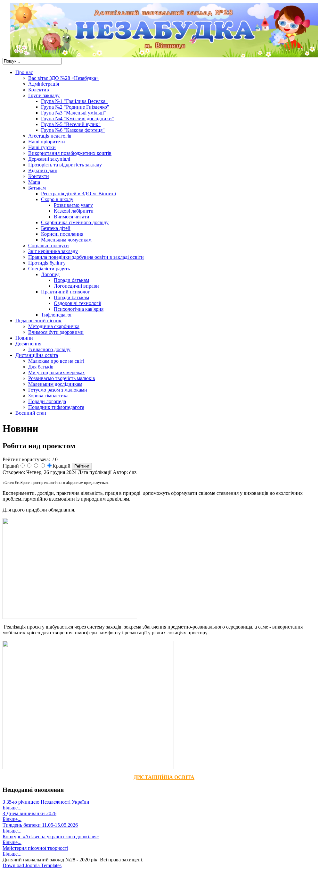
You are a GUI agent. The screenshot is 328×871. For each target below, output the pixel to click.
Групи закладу (44, 95)
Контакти (38, 176)
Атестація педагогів (49, 136)
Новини (24, 338)
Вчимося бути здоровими (56, 332)
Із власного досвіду (49, 349)
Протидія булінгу (47, 263)
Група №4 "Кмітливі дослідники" (77, 118)
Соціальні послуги (48, 245)
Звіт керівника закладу (53, 251)
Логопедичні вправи (76, 286)
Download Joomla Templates (32, 865)
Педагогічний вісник (38, 320)
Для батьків (40, 366)
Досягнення (28, 343)
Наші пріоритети (46, 141)
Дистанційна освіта (36, 355)
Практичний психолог (65, 291)
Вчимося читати (71, 216)
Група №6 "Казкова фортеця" (73, 130)
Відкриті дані (42, 170)
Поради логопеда (47, 401)
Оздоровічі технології (77, 303)
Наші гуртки (42, 147)
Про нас (24, 72)
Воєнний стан (30, 413)
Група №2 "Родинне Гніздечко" (75, 107)
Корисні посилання (62, 234)
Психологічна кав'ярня (78, 309)
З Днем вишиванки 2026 (29, 813)
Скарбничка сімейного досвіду (75, 222)
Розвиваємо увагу (73, 205)
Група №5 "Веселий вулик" (71, 124)
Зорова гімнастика (48, 395)
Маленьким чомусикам (66, 239)
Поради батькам (71, 280)
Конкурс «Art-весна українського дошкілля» (51, 836)
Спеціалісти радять (49, 268)
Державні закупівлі (49, 159)
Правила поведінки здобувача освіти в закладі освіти (86, 257)
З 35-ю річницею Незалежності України (46, 802)
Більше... (12, 807)
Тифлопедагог (56, 314)
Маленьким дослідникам (55, 384)
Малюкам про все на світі (56, 361)
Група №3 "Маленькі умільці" (73, 112)
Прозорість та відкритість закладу (65, 164)
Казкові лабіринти (74, 211)
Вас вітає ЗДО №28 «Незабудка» (63, 78)
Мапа (34, 182)
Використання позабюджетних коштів (69, 153)
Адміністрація (43, 84)
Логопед (50, 274)
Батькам (37, 187)
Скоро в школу (57, 199)
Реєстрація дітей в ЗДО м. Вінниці (78, 193)
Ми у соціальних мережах (56, 372)
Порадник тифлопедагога (56, 407)
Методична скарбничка (53, 326)
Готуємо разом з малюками (57, 390)
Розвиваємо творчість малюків (61, 378)
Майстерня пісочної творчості (35, 848)
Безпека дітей (55, 228)
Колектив (38, 89)
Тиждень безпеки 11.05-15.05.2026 (40, 825)
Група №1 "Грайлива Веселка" (74, 101)
